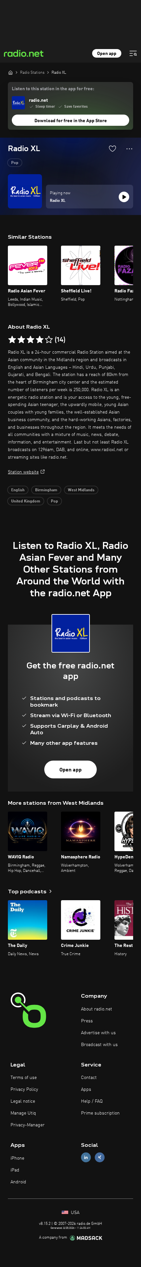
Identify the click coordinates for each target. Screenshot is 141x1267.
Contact (89, 1077)
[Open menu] (133, 53)
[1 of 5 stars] (12, 339)
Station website (23, 472)
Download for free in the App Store (70, 121)
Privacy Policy (24, 1089)
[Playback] (124, 197)
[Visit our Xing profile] (99, 1157)
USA (74, 1212)
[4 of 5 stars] (39, 339)
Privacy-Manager (27, 1125)
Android (18, 1182)
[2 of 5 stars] (21, 339)
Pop (14, 163)
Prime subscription (100, 1113)
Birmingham (46, 490)
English (18, 490)
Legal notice (22, 1101)
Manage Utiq (23, 1113)
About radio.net (96, 1009)
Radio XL (58, 201)
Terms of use (23, 1077)
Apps (86, 1089)
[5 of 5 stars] (48, 339)
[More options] (129, 149)
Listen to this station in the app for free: (53, 89)
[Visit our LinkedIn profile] (86, 1157)
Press (87, 1021)
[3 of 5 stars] (30, 339)
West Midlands (81, 490)
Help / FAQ (92, 1101)
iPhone (17, 1158)
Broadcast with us (99, 1044)
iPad (14, 1170)
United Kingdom (25, 501)
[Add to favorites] (112, 148)
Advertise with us (98, 1033)
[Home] (10, 72)
